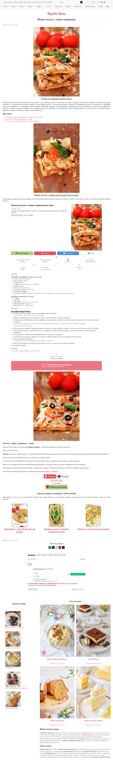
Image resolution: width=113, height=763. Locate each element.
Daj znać (50, 366)
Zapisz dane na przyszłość (41, 579)
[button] (12, 215)
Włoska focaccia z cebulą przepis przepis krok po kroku (24, 117)
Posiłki (21, 2)
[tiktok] (104, 2)
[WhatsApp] (56, 547)
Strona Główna (8, 2)
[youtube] (101, 2)
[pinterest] (98, 2)
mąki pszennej (25, 284)
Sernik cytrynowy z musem (93, 721)
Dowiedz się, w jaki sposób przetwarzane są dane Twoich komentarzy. (52, 584)
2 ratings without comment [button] (56, 555)
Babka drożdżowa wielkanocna (57, 659)
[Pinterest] (59, 547)
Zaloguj (83, 559)
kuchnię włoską (16, 497)
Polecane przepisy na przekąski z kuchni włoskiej (22, 121)
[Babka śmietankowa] (57, 667)
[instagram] (93, 2)
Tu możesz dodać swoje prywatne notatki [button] (25, 351)
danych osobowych (50, 581)
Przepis (51, 476)
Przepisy (15, 2)
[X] (53, 547)
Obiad (25, 2)
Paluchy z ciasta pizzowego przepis (93, 529)
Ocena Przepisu (38, 569)
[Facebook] (49, 547)
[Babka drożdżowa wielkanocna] (57, 605)
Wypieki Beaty (56, 14)
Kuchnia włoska (45, 269)
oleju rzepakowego (24, 288)
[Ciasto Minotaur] (93, 605)
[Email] (63, 547)
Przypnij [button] (46, 253)
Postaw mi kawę (23, 253)
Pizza (29, 2)
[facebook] (96, 2)
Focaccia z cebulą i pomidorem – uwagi (19, 119)
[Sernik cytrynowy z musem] (93, 667)
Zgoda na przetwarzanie (45, 581)
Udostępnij (69, 253)
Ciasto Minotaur (93, 659)
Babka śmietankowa (57, 721)
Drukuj (92, 253)
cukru (23, 282)
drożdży (20, 279)
